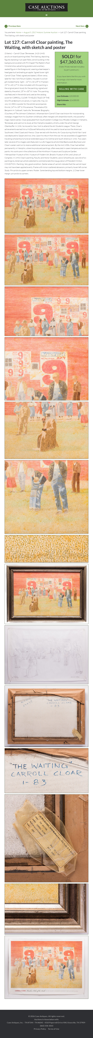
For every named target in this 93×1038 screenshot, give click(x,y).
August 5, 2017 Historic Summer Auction (41, 32)
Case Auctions (46, 7)
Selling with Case (71, 89)
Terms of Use (53, 1029)
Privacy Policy (40, 1029)
